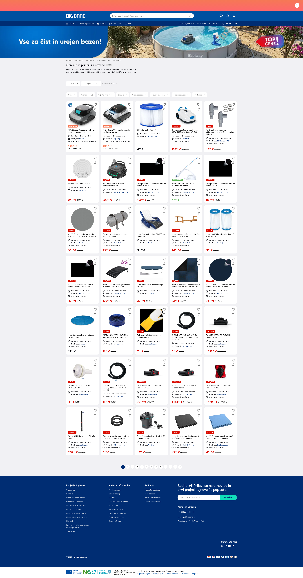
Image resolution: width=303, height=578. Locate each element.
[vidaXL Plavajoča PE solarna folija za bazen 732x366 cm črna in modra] (186, 280)
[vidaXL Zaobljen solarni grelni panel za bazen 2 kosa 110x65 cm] (117, 280)
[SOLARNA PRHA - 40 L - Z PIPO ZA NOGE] (82, 431)
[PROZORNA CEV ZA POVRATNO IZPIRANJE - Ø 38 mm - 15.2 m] (117, 330)
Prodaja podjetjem (73, 509)
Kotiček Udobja (153, 192)
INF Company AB (223, 141)
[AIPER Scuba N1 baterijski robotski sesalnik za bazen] (117, 126)
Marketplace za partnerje (76, 517)
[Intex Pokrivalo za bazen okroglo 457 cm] (151, 280)
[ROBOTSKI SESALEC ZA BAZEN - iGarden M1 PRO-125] (220, 381)
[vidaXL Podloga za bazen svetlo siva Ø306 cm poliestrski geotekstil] (82, 229)
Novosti (69, 521)
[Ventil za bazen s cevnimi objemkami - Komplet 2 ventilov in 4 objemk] (220, 126)
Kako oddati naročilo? (153, 498)
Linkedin (233, 546)
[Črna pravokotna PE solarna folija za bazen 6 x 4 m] (220, 179)
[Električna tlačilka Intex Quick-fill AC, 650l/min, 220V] (151, 431)
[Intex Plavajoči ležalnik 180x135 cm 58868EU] (151, 229)
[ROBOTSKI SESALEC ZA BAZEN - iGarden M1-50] (151, 381)
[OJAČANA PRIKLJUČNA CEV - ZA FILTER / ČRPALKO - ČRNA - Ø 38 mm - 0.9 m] (186, 330)
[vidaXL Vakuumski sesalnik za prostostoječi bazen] (186, 179)
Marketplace (150, 494)
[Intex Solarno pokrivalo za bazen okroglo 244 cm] (82, 330)
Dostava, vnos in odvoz (118, 502)
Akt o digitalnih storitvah (76, 505)
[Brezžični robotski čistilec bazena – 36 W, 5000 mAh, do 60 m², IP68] (186, 126)
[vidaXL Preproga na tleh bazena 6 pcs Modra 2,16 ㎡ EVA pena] (220, 431)
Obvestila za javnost (74, 502)
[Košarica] (234, 16)
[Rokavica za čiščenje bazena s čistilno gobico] (151, 330)
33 (175, 467)
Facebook (222, 546)
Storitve (112, 498)
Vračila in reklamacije (153, 502)
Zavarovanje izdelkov (117, 513)
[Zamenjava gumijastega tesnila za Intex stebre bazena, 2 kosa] (117, 431)
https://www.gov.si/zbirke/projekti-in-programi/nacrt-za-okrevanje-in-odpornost (169, 574)
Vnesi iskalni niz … (128, 16)
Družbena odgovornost (75, 498)
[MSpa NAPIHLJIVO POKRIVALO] (82, 179)
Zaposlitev (70, 531)
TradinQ (220, 243)
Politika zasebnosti (116, 517)
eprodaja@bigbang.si (186, 517)
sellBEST (186, 139)
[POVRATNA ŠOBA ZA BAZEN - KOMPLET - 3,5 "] (82, 381)
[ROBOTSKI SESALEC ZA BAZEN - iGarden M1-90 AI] (220, 330)
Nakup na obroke (116, 509)
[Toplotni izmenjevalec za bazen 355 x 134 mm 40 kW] (117, 229)
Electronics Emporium (121, 192)
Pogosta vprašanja (152, 490)
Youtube (229, 546)
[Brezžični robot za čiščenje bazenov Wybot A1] (117, 179)
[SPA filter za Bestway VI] (151, 126)
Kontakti (69, 494)
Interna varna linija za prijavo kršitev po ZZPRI (77, 526)
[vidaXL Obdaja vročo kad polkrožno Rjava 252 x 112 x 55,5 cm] (186, 229)
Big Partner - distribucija (76, 513)
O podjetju (70, 490)
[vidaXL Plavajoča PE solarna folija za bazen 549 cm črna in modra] (220, 280)
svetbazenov (153, 136)
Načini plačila (114, 505)
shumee (82, 344)
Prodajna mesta (115, 490)
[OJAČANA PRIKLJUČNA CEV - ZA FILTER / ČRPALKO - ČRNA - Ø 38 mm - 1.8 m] (117, 381)
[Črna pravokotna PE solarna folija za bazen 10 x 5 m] (151, 179)
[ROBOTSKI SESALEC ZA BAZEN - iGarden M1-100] (186, 381)
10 (166, 467)
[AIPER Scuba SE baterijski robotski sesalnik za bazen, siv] (82, 126)
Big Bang (82, 139)
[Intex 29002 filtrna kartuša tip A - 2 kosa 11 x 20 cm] (220, 229)
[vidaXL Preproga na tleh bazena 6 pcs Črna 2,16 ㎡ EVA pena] (186, 431)
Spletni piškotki (115, 521)
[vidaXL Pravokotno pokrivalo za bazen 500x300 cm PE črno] (82, 280)
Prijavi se (228, 497)
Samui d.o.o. (83, 190)
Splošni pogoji (114, 494)
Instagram (226, 546)
